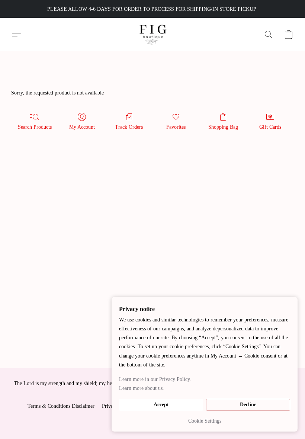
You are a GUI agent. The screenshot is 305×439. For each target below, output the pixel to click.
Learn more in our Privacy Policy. (155, 379)
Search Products (35, 127)
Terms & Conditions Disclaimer (61, 406)
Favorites (176, 127)
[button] (152, 35)
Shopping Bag (223, 127)
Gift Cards (270, 127)
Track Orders (129, 127)
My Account (82, 127)
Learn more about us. (141, 388)
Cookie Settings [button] (204, 421)
